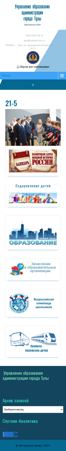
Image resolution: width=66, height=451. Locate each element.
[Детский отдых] (33, 197)
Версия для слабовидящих (34, 67)
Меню (6, 75)
